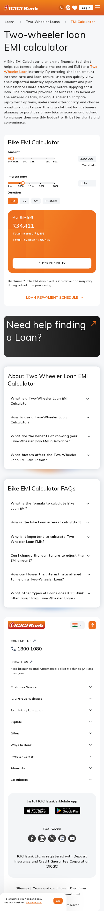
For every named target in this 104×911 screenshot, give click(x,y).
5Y (36, 201)
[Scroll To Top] (92, 625)
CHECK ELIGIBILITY (51, 263)
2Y (24, 201)
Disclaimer (78, 888)
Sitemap (22, 888)
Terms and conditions (49, 888)
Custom (51, 201)
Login (86, 7)
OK (58, 901)
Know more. (34, 902)
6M (13, 201)
